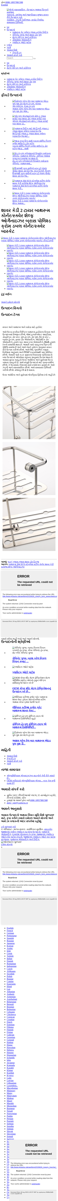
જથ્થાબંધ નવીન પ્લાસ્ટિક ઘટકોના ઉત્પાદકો (21, 832)
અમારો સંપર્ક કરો (14, 55)
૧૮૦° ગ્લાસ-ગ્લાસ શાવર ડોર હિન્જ (23, 562)
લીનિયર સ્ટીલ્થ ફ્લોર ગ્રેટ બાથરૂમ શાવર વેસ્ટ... (27, 709)
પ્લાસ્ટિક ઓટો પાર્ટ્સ (21, 42)
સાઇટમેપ (48, 829)
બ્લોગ (9, 45)
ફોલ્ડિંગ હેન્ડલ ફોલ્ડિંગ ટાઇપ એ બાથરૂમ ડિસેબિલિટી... (29, 726)
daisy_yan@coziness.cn (17, 803)
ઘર (8, 27)
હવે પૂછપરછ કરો (8, 827)
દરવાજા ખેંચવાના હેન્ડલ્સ (24, 834)
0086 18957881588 (14, 2)
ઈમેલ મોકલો (7, 844)
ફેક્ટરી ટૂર (16, 52)
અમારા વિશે (12, 50)
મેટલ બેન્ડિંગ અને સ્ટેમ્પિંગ (24, 37)
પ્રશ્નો (9, 47)
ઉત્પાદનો (11, 30)
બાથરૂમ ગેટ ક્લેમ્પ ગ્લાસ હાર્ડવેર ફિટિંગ (30, 32)
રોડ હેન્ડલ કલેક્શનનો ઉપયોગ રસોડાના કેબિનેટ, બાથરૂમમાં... (30, 162)
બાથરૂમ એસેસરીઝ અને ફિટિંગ (24, 839)
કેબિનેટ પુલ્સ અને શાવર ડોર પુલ (27, 35)
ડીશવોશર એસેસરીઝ (21, 40)
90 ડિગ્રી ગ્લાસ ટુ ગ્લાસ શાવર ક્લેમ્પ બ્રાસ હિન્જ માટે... (28, 134)
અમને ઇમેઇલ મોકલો (10, 302)
